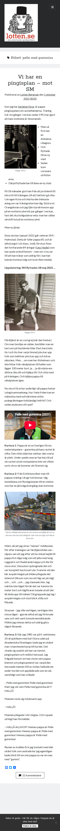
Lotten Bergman (29, 94)
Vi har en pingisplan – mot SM (30, 83)
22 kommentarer (32, 775)
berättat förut (26, 106)
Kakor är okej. (30, 826)
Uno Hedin (42, 247)
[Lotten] (21, 41)
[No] (56, 822)
